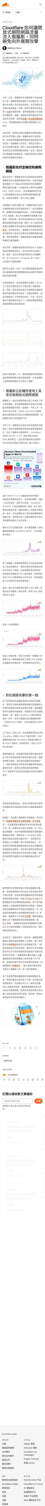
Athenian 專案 (30, 1448)
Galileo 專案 (29, 1444)
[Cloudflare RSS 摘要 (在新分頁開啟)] (4, 1079)
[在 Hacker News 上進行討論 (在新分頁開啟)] (4, 1048)
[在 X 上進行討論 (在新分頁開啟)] (10, 1048)
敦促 (14, 944)
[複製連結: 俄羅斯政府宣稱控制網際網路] (3, 167)
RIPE (37, 898)
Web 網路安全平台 (32, 1500)
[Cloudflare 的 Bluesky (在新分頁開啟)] (33, 1079)
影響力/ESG (29, 1463)
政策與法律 (8, 1061)
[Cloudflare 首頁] (5, 4)
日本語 (22, 60)
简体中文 (35, 60)
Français (6, 60)
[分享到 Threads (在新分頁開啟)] (30, 1048)
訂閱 (38, 1101)
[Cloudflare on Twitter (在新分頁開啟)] (9, 1079)
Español (36, 58)
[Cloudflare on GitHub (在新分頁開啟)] (28, 1079)
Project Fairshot (31, 1459)
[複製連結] (36, 1048)
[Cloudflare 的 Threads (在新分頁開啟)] (38, 1079)
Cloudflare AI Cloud (33, 1484)
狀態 (4, 1492)
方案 (4, 1444)
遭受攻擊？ (7, 1464)
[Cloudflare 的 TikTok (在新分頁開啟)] (42, 1079)
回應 (28, 916)
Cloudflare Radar (10, 1484)
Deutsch (28, 58)
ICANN (28, 898)
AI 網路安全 (29, 1488)
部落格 (5, 1504)
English (20, 58)
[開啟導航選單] (40, 4)
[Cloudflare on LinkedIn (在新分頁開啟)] (14, 1079)
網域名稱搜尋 (8, 1468)
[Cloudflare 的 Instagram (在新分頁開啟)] (23, 1079)
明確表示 (16, 965)
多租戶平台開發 (31, 1496)
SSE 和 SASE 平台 (32, 1480)
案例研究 (6, 1488)
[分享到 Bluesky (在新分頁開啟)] (20, 1048)
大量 (8, 111)
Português (6, 63)
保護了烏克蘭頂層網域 (32, 118)
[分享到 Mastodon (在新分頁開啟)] (25, 1048)
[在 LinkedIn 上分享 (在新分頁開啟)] (15, 1048)
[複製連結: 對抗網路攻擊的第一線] (3, 695)
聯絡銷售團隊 (8, 1448)
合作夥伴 (6, 1452)
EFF (4, 923)
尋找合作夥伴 (8, 1456)
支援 (4, 1496)
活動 (4, 1500)
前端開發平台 (30, 1492)
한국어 (28, 60)
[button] (22, 316)
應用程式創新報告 (10, 1480)
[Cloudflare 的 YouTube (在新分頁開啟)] (18, 1079)
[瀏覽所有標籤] (41, 12)
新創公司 (6, 1460)
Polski (15, 63)
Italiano (15, 60)
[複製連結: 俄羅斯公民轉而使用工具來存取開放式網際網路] (3, 391)
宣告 (4, 230)
